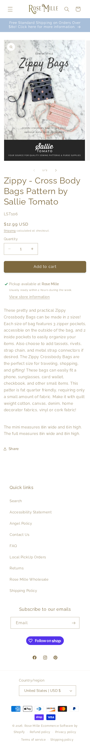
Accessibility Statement (31, 512)
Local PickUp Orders (28, 557)
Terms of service (33, 739)
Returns (17, 568)
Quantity (11, 239)
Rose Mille (32, 726)
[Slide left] (34, 170)
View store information (29, 297)
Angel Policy (21, 523)
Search (16, 501)
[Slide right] (56, 170)
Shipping (10, 230)
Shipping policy (61, 739)
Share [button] (14, 449)
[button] (10, 9)
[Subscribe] (73, 623)
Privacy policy (65, 732)
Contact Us (19, 535)
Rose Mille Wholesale (29, 579)
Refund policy (40, 732)
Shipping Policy (23, 591)
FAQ (13, 546)
